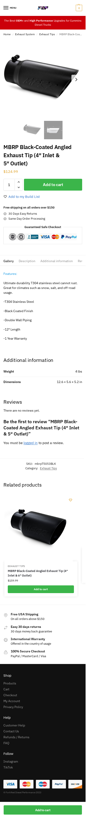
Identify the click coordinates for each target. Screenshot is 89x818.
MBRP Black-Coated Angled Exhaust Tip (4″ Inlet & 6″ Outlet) (38, 573)
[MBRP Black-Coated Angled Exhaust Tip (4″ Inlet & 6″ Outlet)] (38, 527)
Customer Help (14, 725)
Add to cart (53, 184)
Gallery (8, 261)
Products (9, 683)
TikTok (8, 767)
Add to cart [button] (41, 589)
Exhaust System (25, 34)
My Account (11, 701)
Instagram (10, 761)
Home (7, 34)
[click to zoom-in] (42, 79)
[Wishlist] (70, 500)
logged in (31, 443)
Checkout (10, 695)
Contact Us (11, 731)
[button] (78, 8)
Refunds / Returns (16, 737)
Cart (6, 689)
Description (27, 261)
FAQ (6, 743)
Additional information (56, 261)
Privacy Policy (13, 707)
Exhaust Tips (47, 34)
